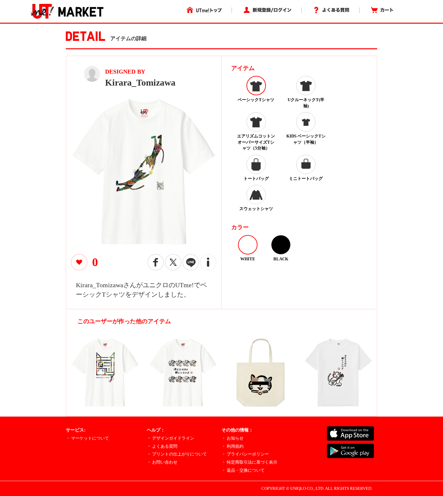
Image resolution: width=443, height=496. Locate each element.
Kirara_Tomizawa (140, 82)
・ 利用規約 (233, 446)
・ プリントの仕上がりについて (177, 454)
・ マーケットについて (87, 438)
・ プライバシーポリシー (245, 454)
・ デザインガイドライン (170, 438)
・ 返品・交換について (243, 470)
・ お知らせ (233, 438)
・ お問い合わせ (162, 462)
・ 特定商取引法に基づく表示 (249, 462)
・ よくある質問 (162, 446)
